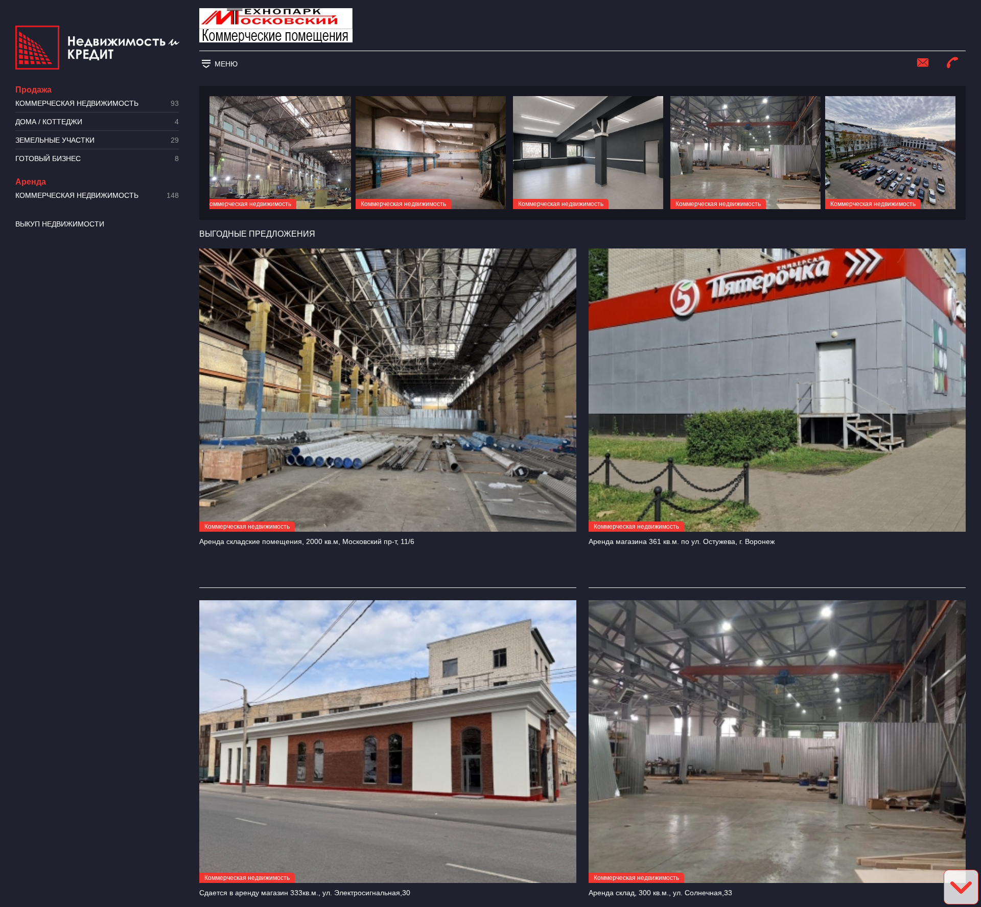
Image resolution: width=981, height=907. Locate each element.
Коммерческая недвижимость (97, 103)
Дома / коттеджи (97, 122)
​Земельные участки (97, 140)
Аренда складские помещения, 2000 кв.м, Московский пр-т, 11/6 (306, 541)
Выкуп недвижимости (59, 224)
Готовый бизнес (97, 158)
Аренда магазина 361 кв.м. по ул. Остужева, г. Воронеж (682, 541)
